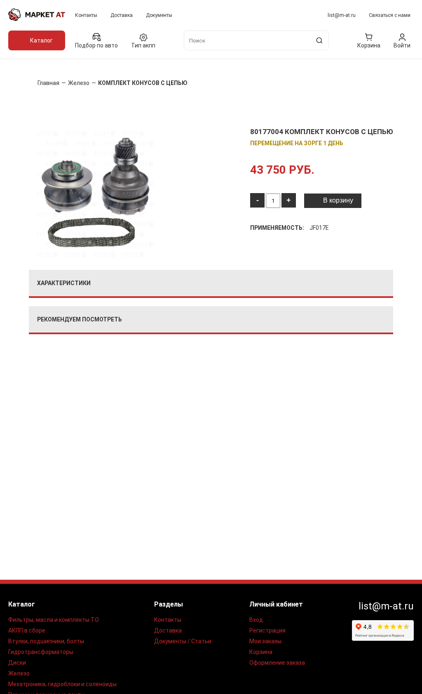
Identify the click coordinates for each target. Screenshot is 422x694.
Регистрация (267, 630)
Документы (159, 15)
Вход (256, 619)
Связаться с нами (389, 15)
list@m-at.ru (342, 15)
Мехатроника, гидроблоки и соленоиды (62, 684)
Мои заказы (265, 641)
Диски (17, 662)
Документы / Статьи (182, 641)
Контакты (86, 15)
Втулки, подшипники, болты (46, 641)
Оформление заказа (277, 662)
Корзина (260, 652)
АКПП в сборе (26, 630)
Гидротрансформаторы (40, 652)
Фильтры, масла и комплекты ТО (53, 619)
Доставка (121, 15)
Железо (19, 673)
